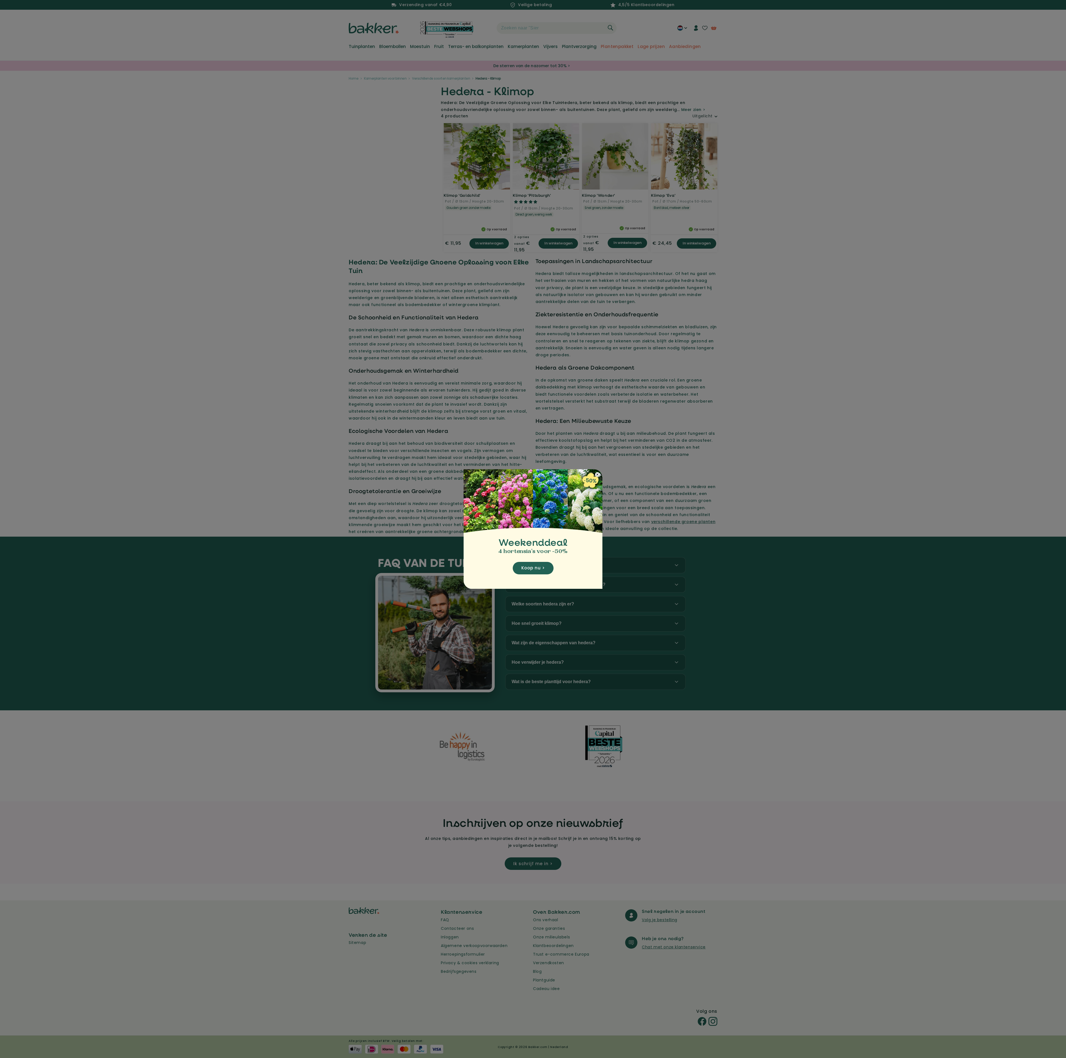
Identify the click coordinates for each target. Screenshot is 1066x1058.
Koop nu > (533, 568)
